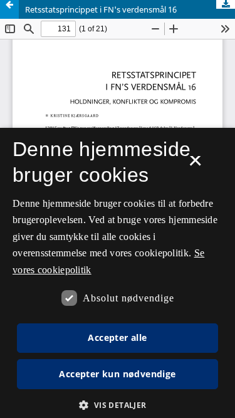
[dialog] (117, 273)
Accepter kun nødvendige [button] (117, 374)
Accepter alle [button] (117, 337)
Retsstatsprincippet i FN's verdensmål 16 (101, 9)
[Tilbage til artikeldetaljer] (9, 9)
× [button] (195, 165)
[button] (117, 405)
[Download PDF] (225, 4)
